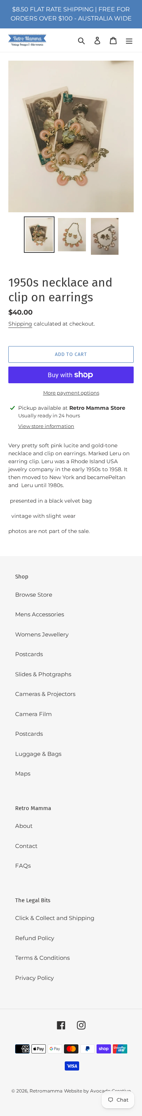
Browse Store (33, 594)
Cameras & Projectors (45, 694)
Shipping (20, 323)
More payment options (71, 393)
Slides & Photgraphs (43, 674)
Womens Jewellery (42, 634)
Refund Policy (34, 938)
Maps (22, 773)
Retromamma (46, 1091)
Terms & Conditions (42, 957)
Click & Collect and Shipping (54, 918)
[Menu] (129, 40)
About (24, 825)
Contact (26, 846)
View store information (46, 426)
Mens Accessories (39, 614)
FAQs (23, 865)
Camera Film (33, 714)
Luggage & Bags (38, 753)
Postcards (29, 654)
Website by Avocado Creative (97, 1091)
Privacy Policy (34, 977)
